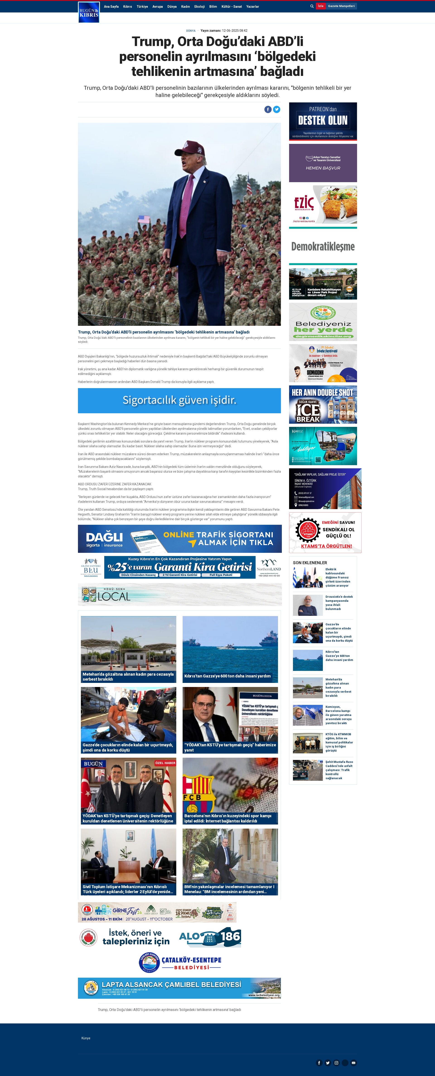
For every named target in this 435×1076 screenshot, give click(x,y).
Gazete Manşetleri (341, 6)
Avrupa (157, 6)
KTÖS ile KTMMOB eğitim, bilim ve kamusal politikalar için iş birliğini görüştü (339, 742)
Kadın (185, 6)
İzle (321, 6)
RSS (345, 1062)
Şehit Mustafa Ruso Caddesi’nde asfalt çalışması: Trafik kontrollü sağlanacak (339, 770)
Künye (86, 1038)
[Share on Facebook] (268, 109)
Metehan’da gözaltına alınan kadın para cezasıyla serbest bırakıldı (338, 687)
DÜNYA (191, 30)
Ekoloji (199, 6)
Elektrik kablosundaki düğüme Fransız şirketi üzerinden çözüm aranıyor (338, 577)
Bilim (213, 6)
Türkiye (142, 6)
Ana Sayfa (111, 6)
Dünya (172, 6)
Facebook (319, 1062)
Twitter (327, 1062)
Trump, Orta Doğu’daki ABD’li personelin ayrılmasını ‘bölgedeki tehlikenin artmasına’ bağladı (164, 332)
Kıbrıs (127, 6)
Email (353, 1062)
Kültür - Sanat (232, 6)
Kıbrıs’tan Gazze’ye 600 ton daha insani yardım (339, 656)
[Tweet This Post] (276, 109)
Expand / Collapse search (312, 6)
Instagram (336, 1062)
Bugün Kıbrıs (89, 12)
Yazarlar (252, 6)
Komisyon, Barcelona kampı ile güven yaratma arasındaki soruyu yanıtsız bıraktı (339, 715)
